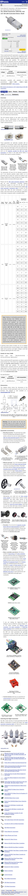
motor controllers (21, 553)
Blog (9, 891)
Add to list (24, 51)
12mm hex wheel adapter (16, 504)
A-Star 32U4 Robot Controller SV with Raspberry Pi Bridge (13, 813)
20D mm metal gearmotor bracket (11, 437)
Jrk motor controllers (14, 627)
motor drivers (11, 553)
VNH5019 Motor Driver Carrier (11, 798)
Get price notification (22, 52)
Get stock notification (21, 36)
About (15, 892)
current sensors (7, 698)
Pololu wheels (18, 470)
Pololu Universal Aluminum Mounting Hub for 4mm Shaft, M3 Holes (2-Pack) (15, 770)
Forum (6, 891)
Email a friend (9, 890)
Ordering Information (19, 891)
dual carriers (18, 565)
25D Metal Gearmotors (9, 882)
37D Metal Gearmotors (9, 886)
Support (12, 891)
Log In (23, 1)
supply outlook (23, 35)
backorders (6, 51)
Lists (25, 891)
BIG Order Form (10, 892)
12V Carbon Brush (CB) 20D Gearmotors (10, 10)
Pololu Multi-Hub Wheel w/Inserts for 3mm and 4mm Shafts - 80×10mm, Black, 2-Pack (15, 782)
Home (2, 891)
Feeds (14, 890)
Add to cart (22, 49)
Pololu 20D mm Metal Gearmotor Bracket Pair (15, 762)
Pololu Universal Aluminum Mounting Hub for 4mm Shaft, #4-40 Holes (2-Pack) (15, 766)
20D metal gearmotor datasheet (16, 181)
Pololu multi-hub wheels (20, 464)
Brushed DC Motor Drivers (10, 839)
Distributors (3, 892)
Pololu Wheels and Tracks (10, 835)
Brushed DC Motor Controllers (11, 866)
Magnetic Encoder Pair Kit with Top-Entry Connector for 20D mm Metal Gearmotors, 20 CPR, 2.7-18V (15, 754)
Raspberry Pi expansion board (10, 562)
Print (3, 890)
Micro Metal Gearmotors (10, 878)
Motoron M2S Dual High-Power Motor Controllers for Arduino (13, 859)
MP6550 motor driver (8, 571)
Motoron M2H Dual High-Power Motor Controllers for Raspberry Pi (13, 863)
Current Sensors (8, 874)
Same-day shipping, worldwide (21, 5)
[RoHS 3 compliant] (4, 38)
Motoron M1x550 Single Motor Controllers (14, 843)
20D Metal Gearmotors (21, 8)
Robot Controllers (8, 870)
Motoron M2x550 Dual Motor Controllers (14, 847)
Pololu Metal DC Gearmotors (7, 8)
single (11, 565)
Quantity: (7, 49)
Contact (18, 892)
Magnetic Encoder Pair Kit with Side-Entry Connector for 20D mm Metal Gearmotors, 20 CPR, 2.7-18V (15, 758)
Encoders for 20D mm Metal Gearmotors (14, 823)
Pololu (6, 35)
